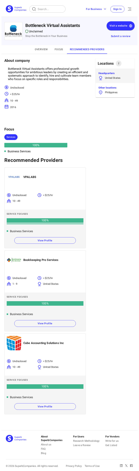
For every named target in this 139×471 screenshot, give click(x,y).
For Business (94, 9)
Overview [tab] (41, 49)
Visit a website (118, 25)
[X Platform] (126, 466)
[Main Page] (16, 9)
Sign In (117, 9)
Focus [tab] (59, 49)
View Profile (45, 240)
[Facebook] (131, 466)
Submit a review (120, 36)
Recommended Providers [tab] (87, 49)
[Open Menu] (129, 9)
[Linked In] (121, 466)
